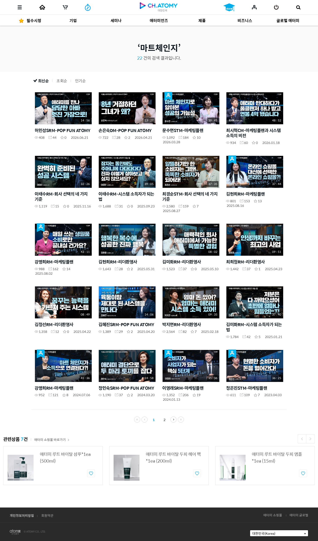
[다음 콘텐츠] (173, 420)
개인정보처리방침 (22, 515)
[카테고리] (19, 7)
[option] (53, 465)
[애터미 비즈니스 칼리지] (229, 7)
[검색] (298, 7)
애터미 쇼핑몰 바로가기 (50, 439)
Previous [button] (302, 438)
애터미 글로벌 (298, 514)
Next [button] (310, 438)
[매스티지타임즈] (88, 7)
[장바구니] (65, 7)
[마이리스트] (254, 7)
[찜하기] (91, 473)
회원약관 (47, 515)
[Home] (42, 7)
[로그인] (276, 7)
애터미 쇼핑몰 (272, 514)
